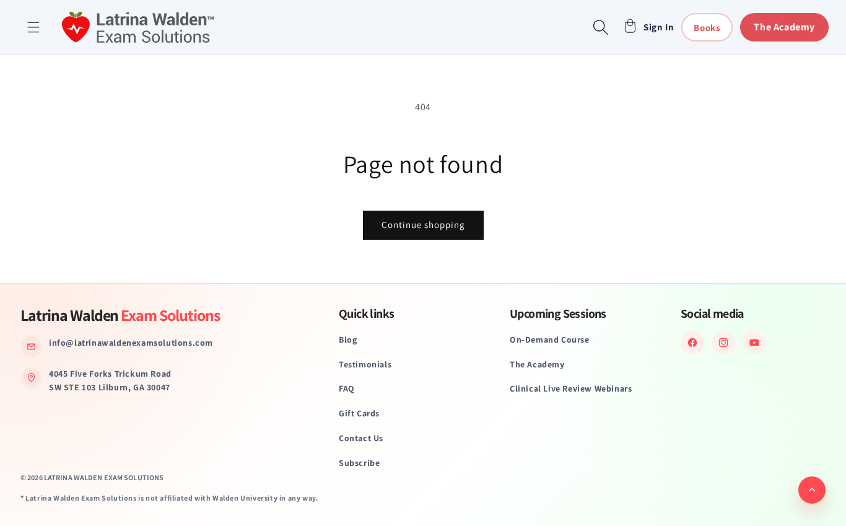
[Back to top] (812, 490)
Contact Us (361, 438)
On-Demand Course (550, 339)
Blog (348, 339)
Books (707, 27)
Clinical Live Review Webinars (571, 388)
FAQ (347, 388)
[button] (33, 27)
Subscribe (359, 462)
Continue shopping (423, 224)
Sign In (658, 27)
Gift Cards (359, 413)
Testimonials (365, 364)
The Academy (784, 26)
